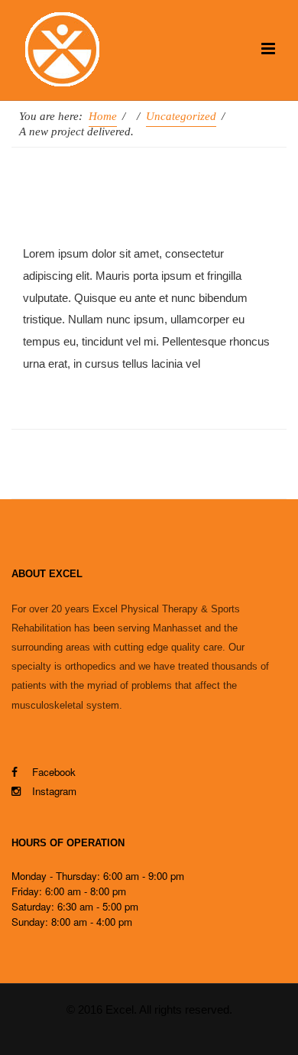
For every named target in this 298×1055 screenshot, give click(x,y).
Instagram (54, 791)
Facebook (52, 771)
